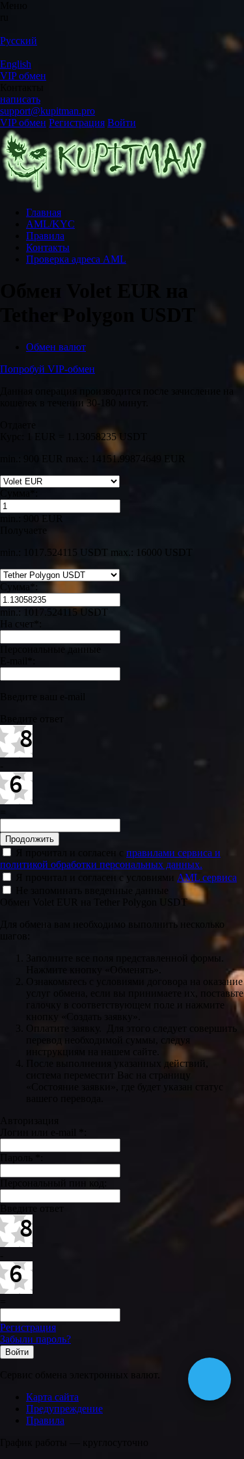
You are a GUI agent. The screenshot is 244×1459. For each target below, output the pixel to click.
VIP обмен (23, 75)
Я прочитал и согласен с (110, 858)
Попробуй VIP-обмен (47, 369)
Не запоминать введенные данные (91, 890)
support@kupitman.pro (47, 110)
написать (20, 99)
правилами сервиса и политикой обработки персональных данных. (110, 858)
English (15, 64)
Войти (121, 122)
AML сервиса (207, 877)
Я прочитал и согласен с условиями (125, 877)
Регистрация (77, 122)
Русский (18, 40)
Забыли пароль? (35, 1339)
